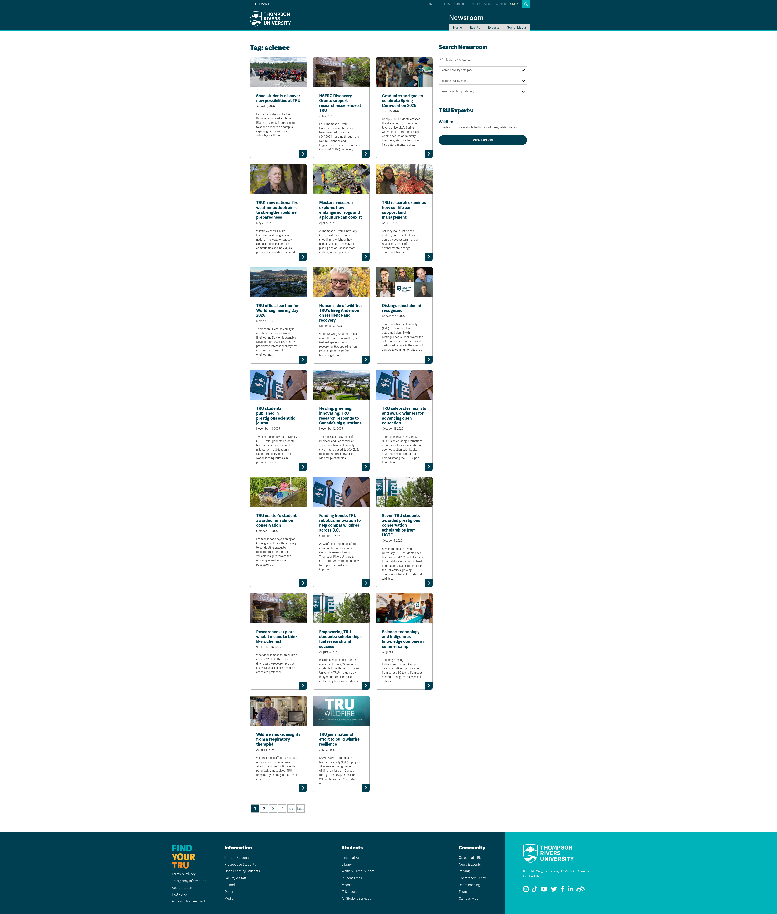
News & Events (470, 865)
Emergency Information (189, 881)
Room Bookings (470, 885)
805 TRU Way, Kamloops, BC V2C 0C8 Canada (556, 871)
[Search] (442, 60)
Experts (493, 27)
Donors (229, 892)
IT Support (349, 892)
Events (475, 27)
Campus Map (468, 899)
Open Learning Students (242, 871)
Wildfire (478, 124)
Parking (464, 871)
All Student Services (356, 899)
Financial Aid (351, 858)
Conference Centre (473, 878)
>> (291, 808)
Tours (463, 892)
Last (300, 808)
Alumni (229, 885)
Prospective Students (240, 865)
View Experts (483, 140)
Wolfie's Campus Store (358, 871)
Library (446, 4)
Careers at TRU (470, 858)
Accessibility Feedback (189, 901)
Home (457, 27)
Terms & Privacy (184, 874)
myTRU (433, 4)
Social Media (516, 27)
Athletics (474, 4)
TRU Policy (180, 895)
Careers (459, 4)
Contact (501, 4)
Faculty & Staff (235, 878)
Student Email (352, 878)
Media (229, 899)
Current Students (237, 858)
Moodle (347, 885)
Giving (514, 4)
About (488, 4)
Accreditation (182, 888)
